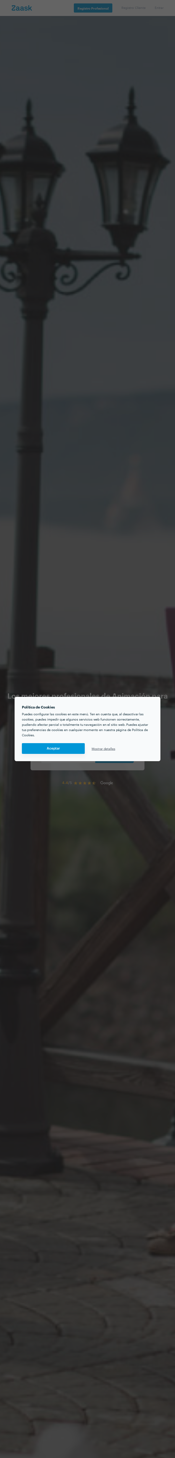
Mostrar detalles (103, 748)
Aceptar (53, 748)
